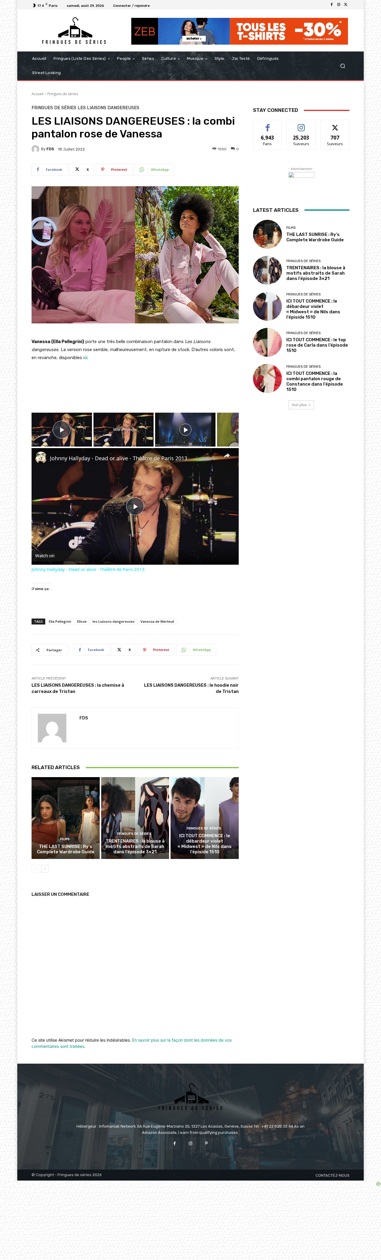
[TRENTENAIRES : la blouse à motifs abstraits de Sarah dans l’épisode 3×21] (135, 818)
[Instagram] (338, 4)
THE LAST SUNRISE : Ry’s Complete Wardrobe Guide (65, 849)
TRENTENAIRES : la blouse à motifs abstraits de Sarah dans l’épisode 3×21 (135, 846)
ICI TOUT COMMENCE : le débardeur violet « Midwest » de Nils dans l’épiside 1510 (205, 843)
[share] (226, 455)
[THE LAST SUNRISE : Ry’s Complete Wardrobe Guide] (66, 818)
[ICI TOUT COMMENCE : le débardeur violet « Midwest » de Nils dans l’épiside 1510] (205, 818)
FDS (50, 149)
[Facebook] (331, 4)
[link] (41, 458)
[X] (345, 4)
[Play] (185, 430)
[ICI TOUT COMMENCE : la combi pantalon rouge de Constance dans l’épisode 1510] (267, 378)
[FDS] (36, 149)
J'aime (267, 124)
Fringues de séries (62, 93)
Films (65, 839)
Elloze (82, 621)
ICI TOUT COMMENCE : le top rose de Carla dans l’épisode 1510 (317, 345)
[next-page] (45, 869)
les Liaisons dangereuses (108, 108)
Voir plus (299, 404)
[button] (342, 66)
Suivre (301, 124)
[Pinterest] (206, 1143)
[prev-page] (35, 869)
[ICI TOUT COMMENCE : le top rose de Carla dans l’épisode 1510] (267, 342)
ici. (85, 357)
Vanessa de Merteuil (157, 621)
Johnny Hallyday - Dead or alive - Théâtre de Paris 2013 (118, 458)
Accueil (37, 93)
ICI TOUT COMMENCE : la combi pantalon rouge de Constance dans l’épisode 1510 (314, 381)
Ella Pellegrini (60, 621)
